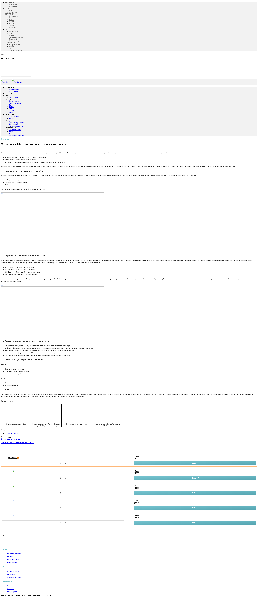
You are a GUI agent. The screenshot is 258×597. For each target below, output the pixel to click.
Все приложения (14, 45)
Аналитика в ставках (16, 37)
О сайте (10, 586)
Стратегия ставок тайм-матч (12, 439)
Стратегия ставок (11, 433)
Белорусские (13, 4)
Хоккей (11, 22)
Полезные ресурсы (15, 41)
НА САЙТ (195, 463)
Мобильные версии (15, 50)
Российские (13, 6)
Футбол (11, 20)
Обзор (63, 463)
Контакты (10, 589)
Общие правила (12, 592)
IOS (10, 48)
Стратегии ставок (13, 571)
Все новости (13, 12)
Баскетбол (12, 27)
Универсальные (14, 18)
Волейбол (12, 24)
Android (11, 47)
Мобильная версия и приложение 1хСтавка (17, 443)
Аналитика (11, 574)
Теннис (11, 25)
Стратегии (5, 139)
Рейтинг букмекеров (14, 554)
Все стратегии (13, 16)
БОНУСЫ (8, 8)
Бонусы (10, 557)
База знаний (13, 39)
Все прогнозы (13, 31)
